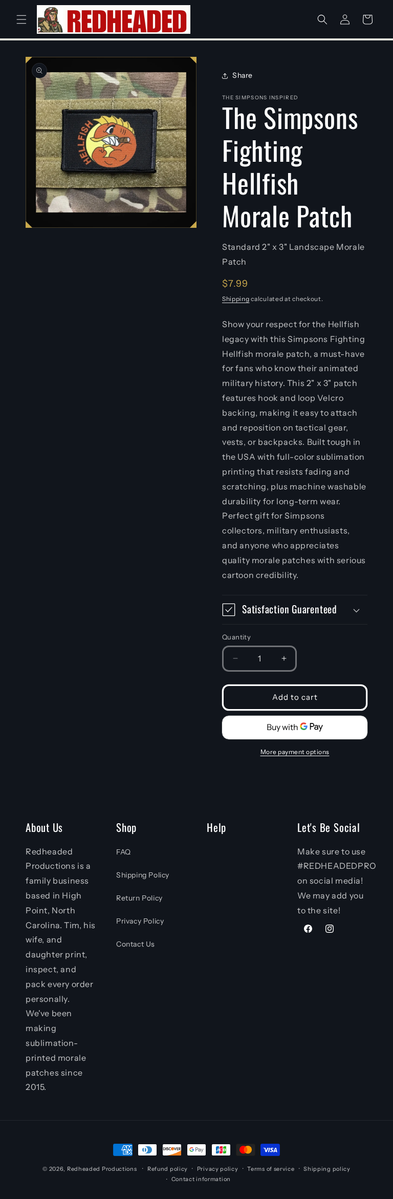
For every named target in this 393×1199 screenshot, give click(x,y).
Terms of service (270, 1168)
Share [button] (242, 75)
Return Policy (139, 898)
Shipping (236, 299)
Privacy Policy (140, 921)
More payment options (295, 752)
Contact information (201, 1179)
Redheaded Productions (102, 1168)
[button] (21, 19)
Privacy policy (217, 1168)
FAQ (123, 852)
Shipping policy (327, 1168)
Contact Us (135, 944)
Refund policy (167, 1168)
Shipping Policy (142, 875)
